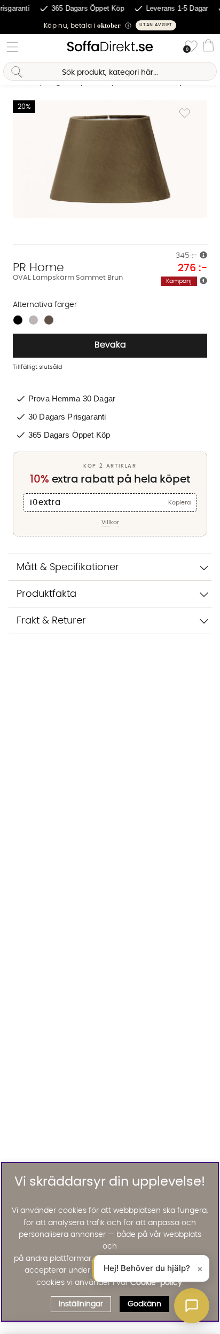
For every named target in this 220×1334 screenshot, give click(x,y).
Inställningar (81, 1304)
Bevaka (110, 345)
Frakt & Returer (51, 620)
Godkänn (144, 1304)
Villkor (110, 522)
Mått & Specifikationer (68, 567)
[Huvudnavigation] (12, 47)
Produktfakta (46, 594)
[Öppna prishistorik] (203, 256)
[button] (110, 25)
